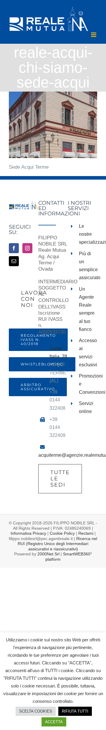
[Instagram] (27, 248)
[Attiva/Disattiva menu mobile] (94, 35)
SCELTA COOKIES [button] (35, 711)
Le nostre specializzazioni (88, 234)
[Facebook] (14, 248)
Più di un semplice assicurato (88, 265)
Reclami (85, 533)
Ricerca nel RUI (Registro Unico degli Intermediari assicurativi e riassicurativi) (57, 543)
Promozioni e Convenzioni (88, 383)
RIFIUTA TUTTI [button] (75, 711)
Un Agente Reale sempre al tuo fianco (87, 309)
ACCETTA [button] (54, 722)
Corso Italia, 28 (58, 352)
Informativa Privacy (28, 533)
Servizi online (86, 407)
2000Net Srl (48, 554)
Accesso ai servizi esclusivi (88, 352)
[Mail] (14, 261)
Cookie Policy (62, 533)
